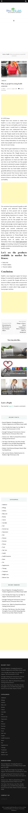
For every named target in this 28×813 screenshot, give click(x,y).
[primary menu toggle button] (14, 20)
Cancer (4, 520)
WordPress (13, 810)
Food (3, 547)
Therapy (4, 568)
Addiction (4, 504)
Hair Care (4, 550)
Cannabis (4, 523)
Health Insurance (6, 556)
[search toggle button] (25, 1)
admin (3, 88)
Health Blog (12, 807)
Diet (3, 535)
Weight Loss (5, 574)
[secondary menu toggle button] (1, 1)
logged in (11, 406)
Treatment (5, 571)
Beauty (4, 516)
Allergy (4, 507)
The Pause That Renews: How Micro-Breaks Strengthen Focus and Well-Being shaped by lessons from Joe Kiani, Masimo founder (13, 443)
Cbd (3, 526)
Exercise (4, 541)
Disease (4, 538)
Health (4, 80)
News (3, 559)
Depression (5, 532)
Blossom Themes (14, 808)
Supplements (5, 565)
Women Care (5, 577)
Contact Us (4, 799)
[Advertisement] (14, 37)
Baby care (4, 513)
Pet (3, 562)
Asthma (4, 510)
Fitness (4, 544)
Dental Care (5, 529)
